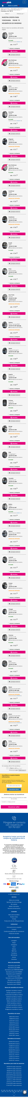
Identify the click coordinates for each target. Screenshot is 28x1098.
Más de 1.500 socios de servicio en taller (14, 873)
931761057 (14, 827)
